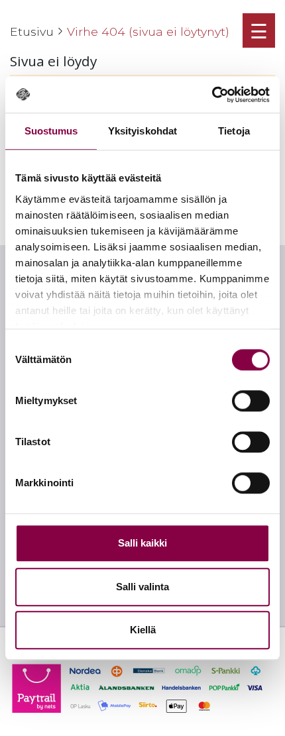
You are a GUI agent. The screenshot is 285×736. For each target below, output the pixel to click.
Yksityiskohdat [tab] (142, 130)
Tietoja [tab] (234, 130)
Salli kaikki (142, 543)
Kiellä (143, 629)
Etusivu (32, 31)
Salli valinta (142, 586)
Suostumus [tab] (51, 130)
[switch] (251, 400)
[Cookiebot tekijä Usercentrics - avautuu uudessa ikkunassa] (212, 94)
